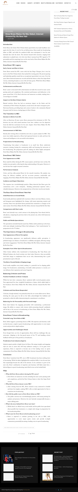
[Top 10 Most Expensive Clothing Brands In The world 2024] (47, 477)
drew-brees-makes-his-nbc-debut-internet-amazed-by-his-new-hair (19, 427)
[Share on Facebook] (28, 433)
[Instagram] (75, 10)
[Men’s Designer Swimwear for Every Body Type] (8, 458)
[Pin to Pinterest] (32, 433)
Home (18, 3)
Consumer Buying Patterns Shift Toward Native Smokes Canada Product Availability (64, 44)
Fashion (23, 3)
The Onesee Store (26, 489)
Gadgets (29, 3)
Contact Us (67, 3)
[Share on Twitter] (30, 433)
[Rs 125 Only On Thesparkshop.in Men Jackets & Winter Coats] (8, 477)
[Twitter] (74, 10)
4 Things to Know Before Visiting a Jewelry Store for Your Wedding (23, 467)
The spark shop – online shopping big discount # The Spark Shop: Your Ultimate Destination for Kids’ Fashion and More (63, 458)
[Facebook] (72, 10)
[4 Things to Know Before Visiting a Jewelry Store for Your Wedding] (8, 467)
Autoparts (37, 3)
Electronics (59, 3)
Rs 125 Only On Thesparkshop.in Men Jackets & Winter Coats (24, 476)
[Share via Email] (33, 433)
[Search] (75, 3)
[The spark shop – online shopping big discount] (47, 467)
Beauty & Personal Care (47, 3)
